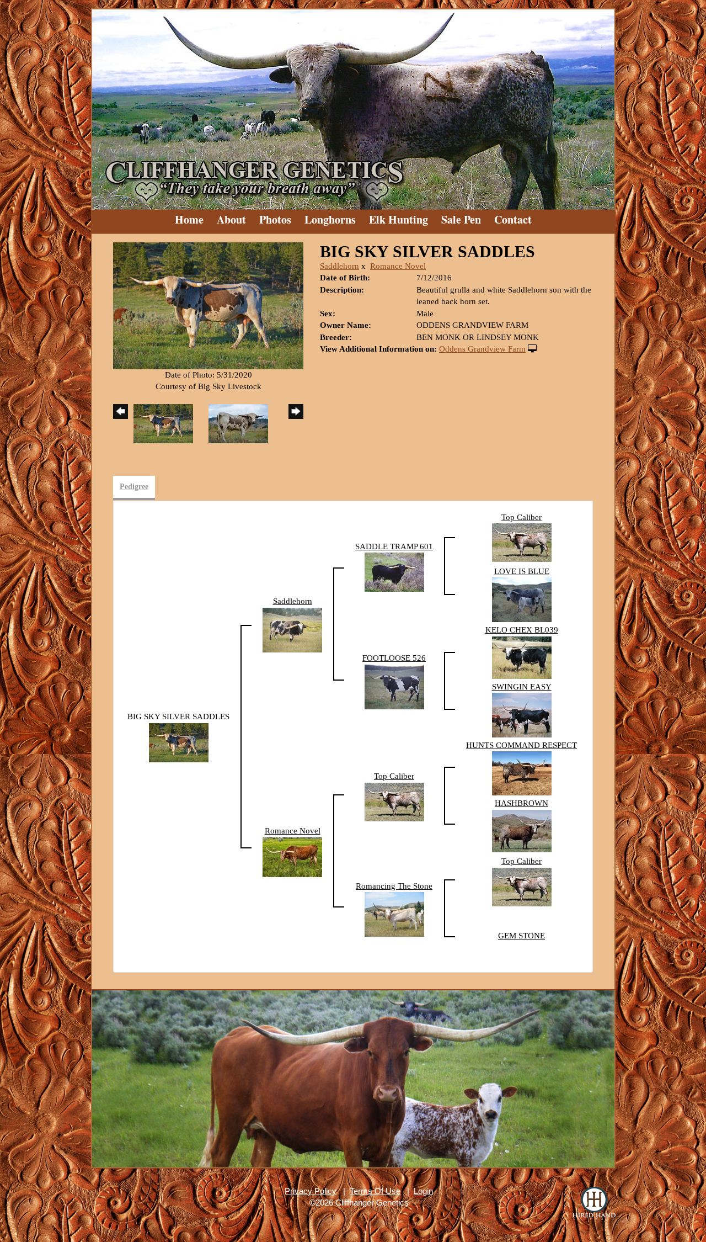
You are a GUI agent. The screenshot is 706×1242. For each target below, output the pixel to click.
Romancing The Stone (394, 886)
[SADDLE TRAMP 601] (394, 571)
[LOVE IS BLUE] (522, 599)
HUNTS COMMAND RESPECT (521, 745)
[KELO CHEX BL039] (522, 656)
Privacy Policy (310, 1191)
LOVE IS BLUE (521, 571)
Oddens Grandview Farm (482, 348)
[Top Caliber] (522, 542)
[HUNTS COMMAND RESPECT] (522, 772)
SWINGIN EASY (522, 686)
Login (423, 1191)
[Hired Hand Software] (594, 1203)
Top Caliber (521, 517)
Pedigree (134, 486)
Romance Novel (398, 266)
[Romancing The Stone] (394, 913)
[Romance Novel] (292, 856)
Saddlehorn (339, 266)
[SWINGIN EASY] (522, 714)
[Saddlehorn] (292, 629)
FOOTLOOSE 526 (394, 658)
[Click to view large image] (208, 304)
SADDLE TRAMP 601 (394, 546)
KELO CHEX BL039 (521, 629)
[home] (353, 104)
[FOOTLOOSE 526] (394, 686)
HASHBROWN (521, 803)
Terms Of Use (375, 1191)
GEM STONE (521, 935)
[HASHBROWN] (522, 830)
